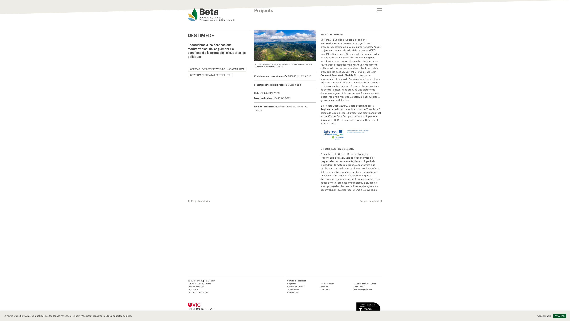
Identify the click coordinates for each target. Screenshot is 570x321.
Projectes (291, 283)
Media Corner (327, 283)
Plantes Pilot (293, 292)
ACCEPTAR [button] (560, 316)
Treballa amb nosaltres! (365, 283)
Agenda (324, 286)
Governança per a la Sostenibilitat (210, 75)
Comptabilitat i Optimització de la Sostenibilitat (217, 69)
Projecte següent (369, 201)
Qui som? (325, 289)
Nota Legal (359, 286)
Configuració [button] (544, 316)
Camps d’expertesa (296, 280)
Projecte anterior (200, 201)
